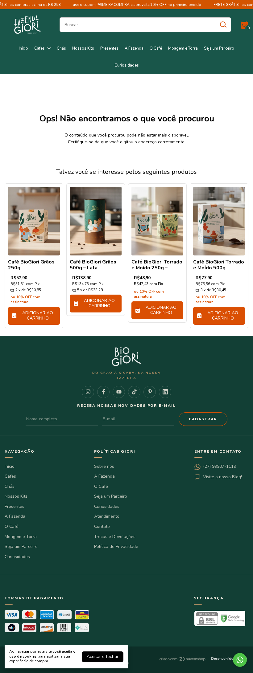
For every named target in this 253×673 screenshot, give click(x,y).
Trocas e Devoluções (114, 537)
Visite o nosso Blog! (222, 477)
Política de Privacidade (116, 546)
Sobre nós (104, 466)
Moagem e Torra (183, 48)
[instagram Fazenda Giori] (88, 392)
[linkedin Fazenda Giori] (165, 392)
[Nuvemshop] (182, 660)
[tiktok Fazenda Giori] (134, 392)
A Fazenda (134, 48)
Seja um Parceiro (219, 48)
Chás (61, 48)
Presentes (109, 48)
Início (23, 48)
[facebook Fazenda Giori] (103, 392)
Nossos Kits (83, 48)
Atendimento (106, 516)
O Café (156, 48)
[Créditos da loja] (227, 659)
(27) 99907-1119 (219, 466)
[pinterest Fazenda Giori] (149, 392)
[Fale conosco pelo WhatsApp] (240, 660)
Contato (102, 526)
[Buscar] (223, 24)
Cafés (39, 48)
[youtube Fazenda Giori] (119, 392)
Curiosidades (126, 65)
